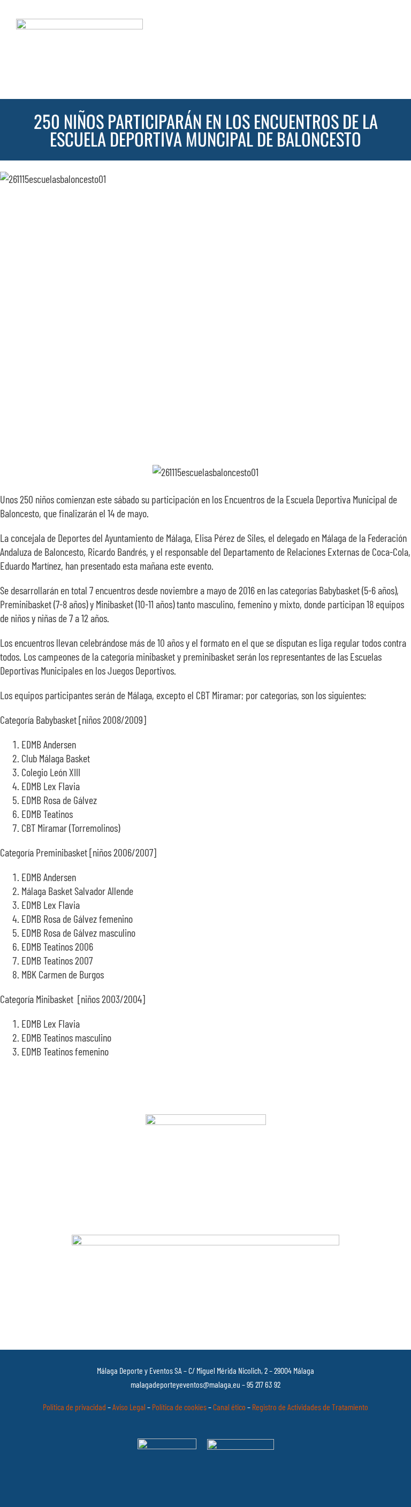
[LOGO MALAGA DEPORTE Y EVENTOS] (79, 24)
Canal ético (229, 1407)
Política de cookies (179, 1407)
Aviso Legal (129, 1407)
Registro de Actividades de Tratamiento (310, 1407)
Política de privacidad (74, 1407)
